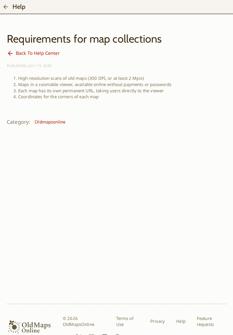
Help (181, 321)
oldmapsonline (50, 122)
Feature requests (205, 321)
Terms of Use (125, 321)
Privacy (157, 321)
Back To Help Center (38, 53)
